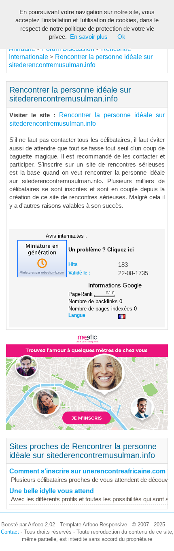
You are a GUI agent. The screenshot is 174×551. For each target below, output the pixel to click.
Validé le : (79, 272)
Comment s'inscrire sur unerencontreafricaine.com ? (90, 471)
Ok (121, 37)
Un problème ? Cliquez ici (101, 250)
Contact (10, 532)
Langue (76, 315)
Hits (73, 264)
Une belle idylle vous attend (51, 491)
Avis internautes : (66, 236)
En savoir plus (89, 37)
